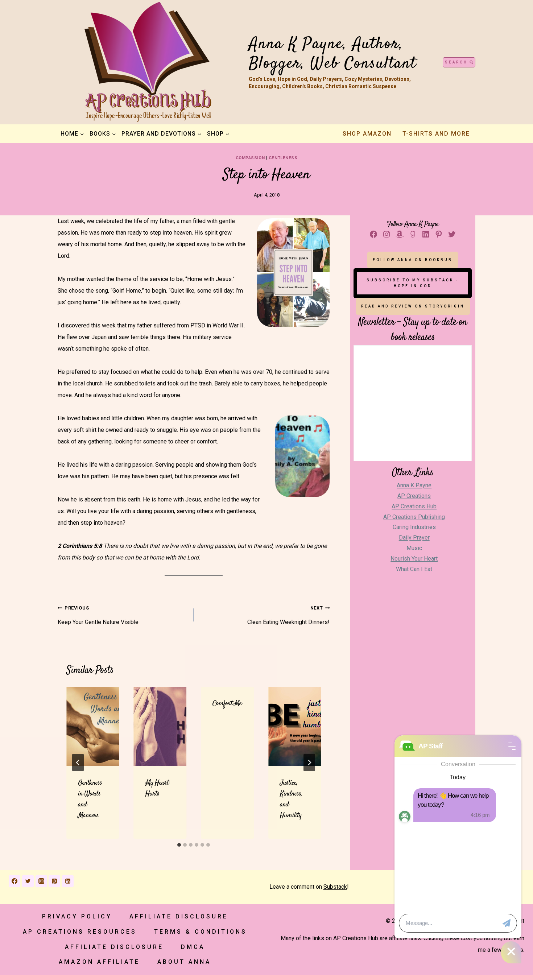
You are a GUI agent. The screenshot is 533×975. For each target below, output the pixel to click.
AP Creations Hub (414, 506)
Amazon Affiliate (99, 961)
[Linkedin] (68, 881)
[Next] (309, 762)
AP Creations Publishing (414, 516)
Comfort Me (226, 703)
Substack (335, 886)
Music (414, 548)
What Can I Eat (414, 569)
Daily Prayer (414, 537)
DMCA (193, 946)
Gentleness (283, 158)
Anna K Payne (414, 485)
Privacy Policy (77, 916)
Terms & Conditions (200, 931)
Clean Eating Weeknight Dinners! (288, 615)
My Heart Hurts (157, 788)
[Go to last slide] (78, 762)
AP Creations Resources (80, 931)
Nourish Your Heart (414, 558)
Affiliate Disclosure (178, 916)
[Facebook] (14, 881)
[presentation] (92, 726)
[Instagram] (41, 881)
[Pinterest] (54, 881)
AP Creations (414, 495)
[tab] (179, 845)
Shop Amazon (367, 133)
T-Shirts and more (436, 133)
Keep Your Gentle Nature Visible (98, 615)
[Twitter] (28, 881)
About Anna (184, 961)
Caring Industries (414, 527)
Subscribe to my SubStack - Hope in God (413, 283)
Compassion (250, 158)
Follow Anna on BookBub (413, 260)
